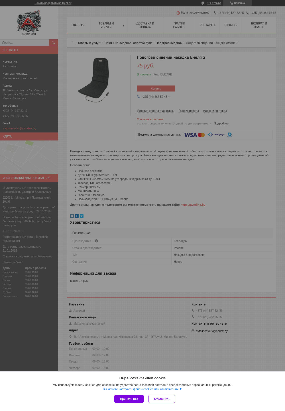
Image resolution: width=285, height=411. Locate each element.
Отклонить (161, 399)
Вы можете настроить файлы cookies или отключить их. (141, 389)
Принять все (129, 399)
